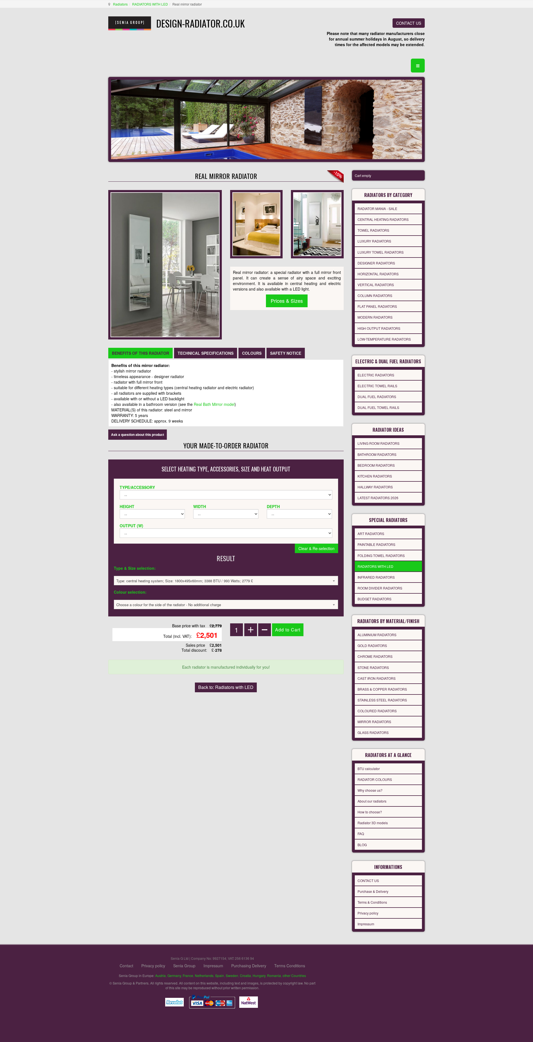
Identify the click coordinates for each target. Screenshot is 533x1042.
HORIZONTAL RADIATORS (378, 273)
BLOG (362, 844)
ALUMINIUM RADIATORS (377, 634)
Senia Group (184, 965)
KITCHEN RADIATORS (375, 476)
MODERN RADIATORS (375, 317)
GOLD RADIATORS (372, 645)
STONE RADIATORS (373, 667)
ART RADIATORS (371, 533)
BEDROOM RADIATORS (376, 465)
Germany (174, 975)
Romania (274, 975)
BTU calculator (369, 768)
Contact (126, 965)
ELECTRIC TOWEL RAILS (377, 385)
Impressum (366, 923)
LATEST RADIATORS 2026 (378, 497)
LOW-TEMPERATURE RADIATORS (384, 339)
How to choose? (370, 811)
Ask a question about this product (137, 434)
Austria (160, 975)
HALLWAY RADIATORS (375, 486)
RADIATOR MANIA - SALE (377, 208)
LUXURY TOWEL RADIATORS (381, 252)
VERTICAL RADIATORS (376, 284)
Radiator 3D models (373, 822)
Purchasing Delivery (248, 965)
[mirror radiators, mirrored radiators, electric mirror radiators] (165, 264)
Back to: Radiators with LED (225, 687)
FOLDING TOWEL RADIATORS (381, 555)
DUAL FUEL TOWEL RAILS (378, 407)
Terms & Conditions (372, 902)
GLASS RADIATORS (373, 732)
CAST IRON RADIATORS (377, 678)
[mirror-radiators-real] (256, 223)
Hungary (259, 975)
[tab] (140, 353)
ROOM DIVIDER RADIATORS (380, 588)
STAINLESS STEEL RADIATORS (382, 700)
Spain (219, 975)
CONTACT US (408, 23)
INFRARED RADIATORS (376, 577)
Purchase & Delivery (373, 891)
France (188, 975)
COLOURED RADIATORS (377, 710)
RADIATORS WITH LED (150, 4)
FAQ (361, 833)
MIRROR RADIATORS (374, 721)
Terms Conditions (289, 965)
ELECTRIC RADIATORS (376, 375)
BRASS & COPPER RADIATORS (382, 689)
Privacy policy (368, 913)
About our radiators (372, 801)
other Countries (294, 975)
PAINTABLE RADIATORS (376, 544)
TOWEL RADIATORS (373, 230)
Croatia (245, 975)
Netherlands (204, 975)
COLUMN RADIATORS (375, 295)
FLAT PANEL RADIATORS (377, 306)
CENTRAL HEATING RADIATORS (383, 219)
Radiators (120, 4)
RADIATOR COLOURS (375, 779)
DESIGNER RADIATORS (376, 263)
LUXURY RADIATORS (374, 241)
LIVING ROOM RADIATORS (378, 443)
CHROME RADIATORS (375, 656)
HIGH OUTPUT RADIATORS (379, 328)
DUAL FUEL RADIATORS (377, 396)
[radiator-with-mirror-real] (317, 223)
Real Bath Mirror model (214, 404)
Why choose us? (370, 790)
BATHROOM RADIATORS (377, 454)
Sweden (232, 975)
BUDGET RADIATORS (374, 598)
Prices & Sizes (287, 300)
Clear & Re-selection (316, 548)
